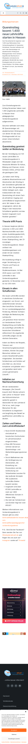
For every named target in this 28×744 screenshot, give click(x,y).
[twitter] (20, 13)
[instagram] (23, 13)
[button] (25, 711)
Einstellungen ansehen (14, 738)
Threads (21, 540)
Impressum (23, 742)
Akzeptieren (14, 730)
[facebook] (17, 13)
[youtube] (26, 13)
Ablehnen (14, 734)
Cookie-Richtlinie (5, 742)
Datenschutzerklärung (15, 742)
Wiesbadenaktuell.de (10, 535)
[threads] (16, 685)
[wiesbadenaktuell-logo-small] (14, 3)
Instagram (6, 540)
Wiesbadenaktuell (9, 72)
